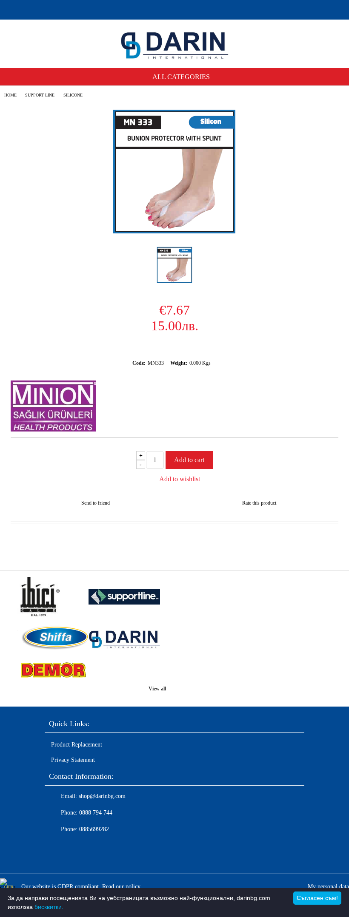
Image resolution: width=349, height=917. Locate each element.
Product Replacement (76, 744)
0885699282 (94, 829)
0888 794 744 (95, 812)
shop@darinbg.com (102, 796)
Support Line (39, 95)
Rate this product (259, 503)
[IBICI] (53, 597)
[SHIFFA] (53, 638)
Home (10, 95)
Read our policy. (122, 886)
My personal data (328, 886)
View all (157, 689)
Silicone (73, 95)
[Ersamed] (124, 598)
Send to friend (95, 503)
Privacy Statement (73, 760)
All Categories (181, 76)
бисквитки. (48, 906)
